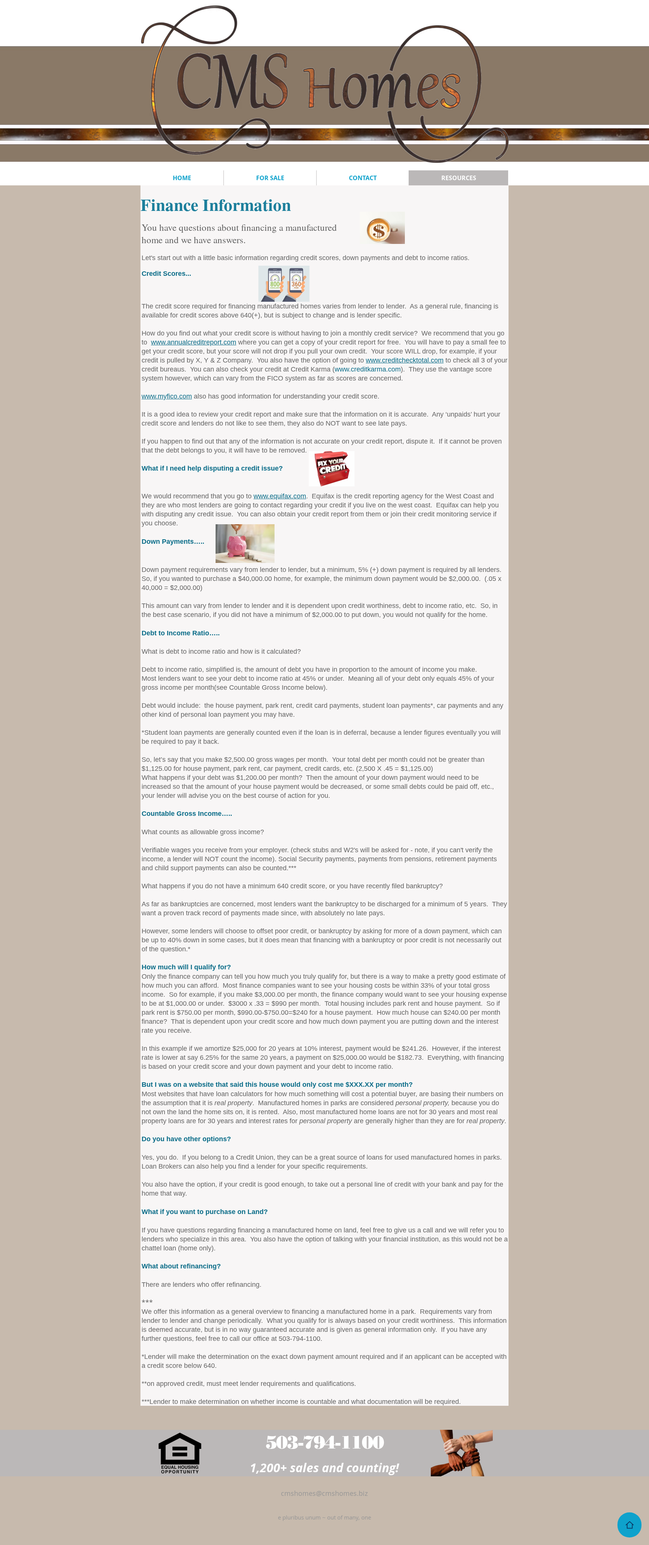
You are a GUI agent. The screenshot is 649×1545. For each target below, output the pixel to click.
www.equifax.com (280, 496)
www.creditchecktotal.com (405, 360)
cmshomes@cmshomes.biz (324, 1493)
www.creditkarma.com (368, 369)
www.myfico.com (167, 396)
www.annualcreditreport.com (193, 342)
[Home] (629, 1524)
